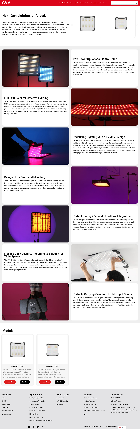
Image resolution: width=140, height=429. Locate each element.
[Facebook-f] (33, 427)
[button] (72, 24)
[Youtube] (29, 427)
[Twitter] (37, 427)
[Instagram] (42, 427)
